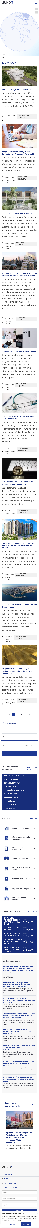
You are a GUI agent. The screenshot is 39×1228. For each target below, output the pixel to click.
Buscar (19, 754)
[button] (36, 3)
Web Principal (6, 58)
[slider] (1, 740)
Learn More (14, 1224)
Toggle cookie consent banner (37, 1213)
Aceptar (26, 1224)
